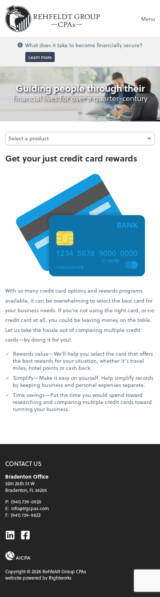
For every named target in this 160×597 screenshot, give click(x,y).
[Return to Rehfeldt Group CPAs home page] (52, 18)
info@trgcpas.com (30, 508)
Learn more (40, 57)
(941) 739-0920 (26, 501)
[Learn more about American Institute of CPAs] (18, 556)
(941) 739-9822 (26, 515)
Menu (148, 19)
